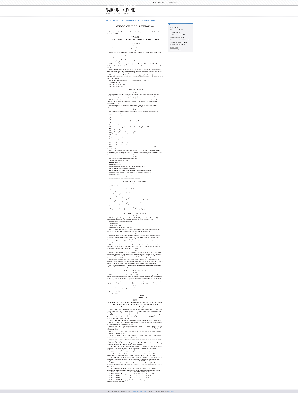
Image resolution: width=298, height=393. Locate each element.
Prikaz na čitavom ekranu (175, 50)
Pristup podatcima (137, 391)
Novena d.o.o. (171, 391)
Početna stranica (173, 2)
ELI (145, 391)
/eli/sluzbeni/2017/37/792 (178, 44)
